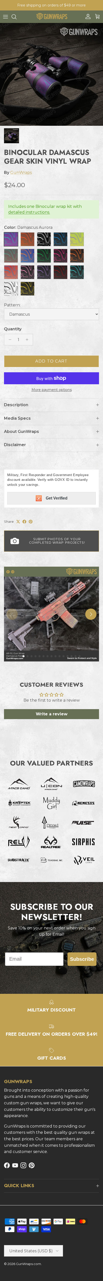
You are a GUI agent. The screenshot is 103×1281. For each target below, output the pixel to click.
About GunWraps (21, 431)
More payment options (52, 390)
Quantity (13, 329)
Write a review (52, 714)
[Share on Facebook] (24, 521)
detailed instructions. (29, 212)
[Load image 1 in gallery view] (51, 74)
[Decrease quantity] (8, 339)
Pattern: (12, 305)
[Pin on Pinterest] (30, 521)
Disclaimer (15, 444)
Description (16, 404)
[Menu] (5, 16)
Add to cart (51, 361)
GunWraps (21, 172)
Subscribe (82, 959)
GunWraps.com (28, 1264)
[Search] (16, 16)
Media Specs (17, 418)
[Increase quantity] (28, 339)
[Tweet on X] (18, 521)
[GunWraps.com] (51, 16)
